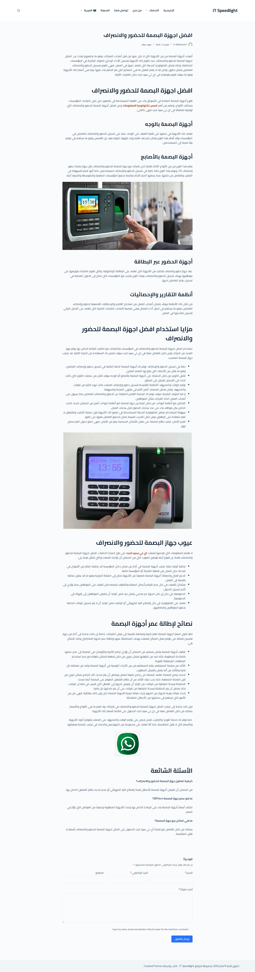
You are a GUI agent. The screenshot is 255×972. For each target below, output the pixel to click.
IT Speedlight (225, 10)
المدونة (105, 10)
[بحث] (18, 10)
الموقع (100, 873)
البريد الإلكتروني (139, 873)
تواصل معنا (121, 10)
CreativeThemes (153, 966)
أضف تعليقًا (186, 889)
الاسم (189, 873)
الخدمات (154, 10)
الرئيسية (168, 10)
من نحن (137, 10)
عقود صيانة (147, 45)
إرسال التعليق (182, 938)
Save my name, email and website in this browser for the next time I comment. (150, 929)
